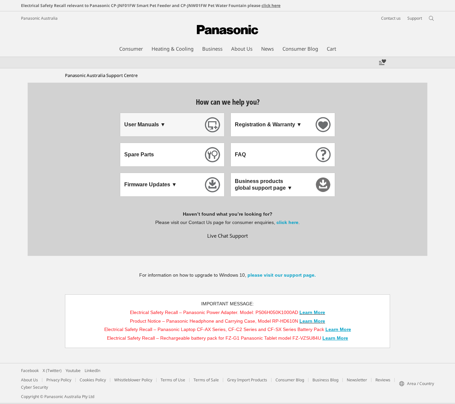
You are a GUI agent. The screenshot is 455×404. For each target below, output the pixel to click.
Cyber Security (34, 387)
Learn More (312, 312)
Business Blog (325, 380)
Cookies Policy (93, 380)
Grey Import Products (247, 380)
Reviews (382, 380)
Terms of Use (173, 380)
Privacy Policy (58, 380)
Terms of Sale (206, 380)
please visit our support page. (281, 275)
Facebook (30, 370)
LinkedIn (92, 370)
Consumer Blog (289, 380)
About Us (29, 380)
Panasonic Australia (39, 18)
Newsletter (357, 380)
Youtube (73, 370)
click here (270, 5)
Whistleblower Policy (133, 380)
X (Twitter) (52, 370)
